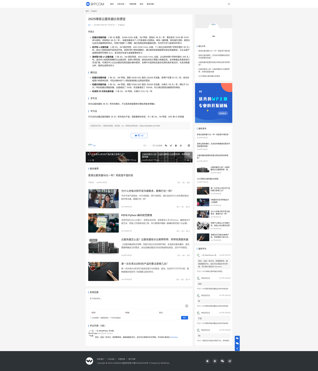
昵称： (94, 312)
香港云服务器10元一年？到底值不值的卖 (110, 175)
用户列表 (131, 359)
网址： (161, 312)
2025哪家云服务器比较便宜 (209, 76)
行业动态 (111, 359)
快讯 (141, 4)
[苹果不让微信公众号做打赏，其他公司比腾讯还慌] (203, 226)
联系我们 (100, 359)
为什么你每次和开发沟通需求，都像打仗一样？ (147, 190)
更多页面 (150, 4)
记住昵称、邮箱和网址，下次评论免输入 (106, 318)
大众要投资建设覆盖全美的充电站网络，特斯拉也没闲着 (222, 289)
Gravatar (173, 337)
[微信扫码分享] (166, 145)
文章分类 (120, 4)
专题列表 (132, 4)
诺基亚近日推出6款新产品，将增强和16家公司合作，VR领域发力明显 (220, 237)
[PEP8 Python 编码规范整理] (103, 223)
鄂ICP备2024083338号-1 (139, 363)
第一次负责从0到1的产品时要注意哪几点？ (145, 263)
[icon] (207, 361)
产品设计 (121, 25)
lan (89, 25)
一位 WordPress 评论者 (104, 331)
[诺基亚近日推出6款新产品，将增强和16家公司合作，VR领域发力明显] (203, 237)
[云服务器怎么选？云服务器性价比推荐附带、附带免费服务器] (103, 247)
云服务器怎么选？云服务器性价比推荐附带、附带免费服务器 (154, 239)
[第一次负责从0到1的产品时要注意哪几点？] (103, 271)
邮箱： (128, 312)
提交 (184, 318)
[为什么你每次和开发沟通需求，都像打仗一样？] (103, 198)
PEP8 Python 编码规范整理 (136, 215)
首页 (112, 4)
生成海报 (158, 145)
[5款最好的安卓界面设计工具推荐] (203, 202)
